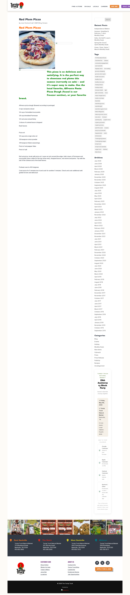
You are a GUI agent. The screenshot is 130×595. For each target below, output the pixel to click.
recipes (106, 127)
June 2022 (98, 220)
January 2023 (99, 212)
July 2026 (97, 161)
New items (98, 350)
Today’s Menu (45, 569)
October (104, 117)
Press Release (99, 358)
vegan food (98, 149)
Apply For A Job (104, 569)
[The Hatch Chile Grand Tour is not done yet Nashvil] (49, 530)
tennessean (98, 136)
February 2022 (99, 228)
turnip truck (98, 144)
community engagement (101, 63)
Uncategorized (99, 366)
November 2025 (100, 180)
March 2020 (98, 274)
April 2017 (97, 306)
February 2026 (99, 172)
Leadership (71, 569)
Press (96, 355)
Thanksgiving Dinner (100, 138)
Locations (44, 574)
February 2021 (99, 250)
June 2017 (97, 304)
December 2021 (99, 233)
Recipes (44, 23)
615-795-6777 (104, 549)
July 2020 (97, 266)
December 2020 (100, 252)
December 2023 (100, 204)
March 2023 (98, 209)
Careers (104, 6)
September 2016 (100, 314)
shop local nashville (100, 130)
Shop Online (44, 565)
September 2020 (100, 260)
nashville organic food (101, 109)
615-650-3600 (19, 549)
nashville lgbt (98, 106)
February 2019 (99, 279)
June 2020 (98, 268)
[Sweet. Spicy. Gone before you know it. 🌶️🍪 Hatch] (81, 530)
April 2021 (97, 244)
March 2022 (98, 225)
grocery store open (100, 74)
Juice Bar (44, 572)
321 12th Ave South (49, 545)
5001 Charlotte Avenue (79, 545)
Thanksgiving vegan (100, 141)
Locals (96, 6)
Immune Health (99, 90)
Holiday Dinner (99, 84)
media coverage (99, 98)
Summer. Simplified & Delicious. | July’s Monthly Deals (101, 33)
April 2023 (98, 207)
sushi (105, 133)
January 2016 (98, 322)
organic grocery (99, 125)
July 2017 (97, 301)
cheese (106, 60)
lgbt (106, 90)
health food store (99, 76)
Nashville (97, 101)
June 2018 (97, 287)
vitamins (105, 149)
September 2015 (100, 330)
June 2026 (98, 164)
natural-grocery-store (101, 114)
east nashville (98, 66)
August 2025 (98, 188)
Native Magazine (99, 111)
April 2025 (98, 199)
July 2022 (97, 217)
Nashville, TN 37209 (78, 547)
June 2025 (98, 193)
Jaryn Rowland (25, 23)
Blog (40, 23)
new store (97, 117)
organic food (106, 119)
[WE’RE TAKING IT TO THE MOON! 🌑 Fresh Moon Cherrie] (16, 530)
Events (96, 341)
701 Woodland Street (100, 57)
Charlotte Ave (98, 60)
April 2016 (97, 320)
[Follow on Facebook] (97, 563)
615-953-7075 (76, 549)
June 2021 (97, 242)
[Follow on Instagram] (108, 563)
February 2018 (99, 290)
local (106, 92)
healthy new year (99, 82)
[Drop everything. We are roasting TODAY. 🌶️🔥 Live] (65, 530)
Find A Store (77, 6)
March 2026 (98, 169)
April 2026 (98, 166)
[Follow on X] (102, 563)
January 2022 (99, 231)
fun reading (107, 68)
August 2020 (98, 263)
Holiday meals (99, 87)
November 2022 (100, 215)
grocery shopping (100, 71)
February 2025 (99, 201)
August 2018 (98, 282)
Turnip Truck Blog (73, 567)
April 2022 (98, 223)
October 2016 (99, 312)
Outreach (97, 352)
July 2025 (97, 190)
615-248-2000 (47, 549)
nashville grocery (99, 103)
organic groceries (100, 122)
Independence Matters (102, 29)
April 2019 (97, 277)
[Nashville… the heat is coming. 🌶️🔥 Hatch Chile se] (114, 530)
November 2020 (100, 255)
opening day (98, 119)
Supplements (98, 133)
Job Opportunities (73, 574)
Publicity (97, 360)
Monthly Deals (99, 347)
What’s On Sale (45, 567)
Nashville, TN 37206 (21, 547)
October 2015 (99, 328)
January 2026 (99, 174)
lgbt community (99, 92)
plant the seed (99, 127)
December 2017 (99, 293)
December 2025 (100, 177)
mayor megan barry (100, 95)
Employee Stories (73, 572)
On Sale (87, 6)
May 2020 (97, 271)
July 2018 (97, 285)
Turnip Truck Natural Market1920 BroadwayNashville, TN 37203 (109, 545)
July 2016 (97, 317)
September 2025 (100, 185)
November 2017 (99, 295)
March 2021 (98, 247)
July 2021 (97, 239)
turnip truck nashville (100, 146)
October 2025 (99, 182)
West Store (98, 152)
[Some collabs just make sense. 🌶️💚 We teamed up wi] (32, 530)
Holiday (96, 344)
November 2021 (99, 236)
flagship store (98, 68)
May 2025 (97, 196)
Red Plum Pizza (30, 19)
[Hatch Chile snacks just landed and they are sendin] (98, 530)
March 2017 (98, 309)
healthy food (98, 79)
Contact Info (72, 565)
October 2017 (99, 298)
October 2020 (99, 258)
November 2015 (99, 325)
